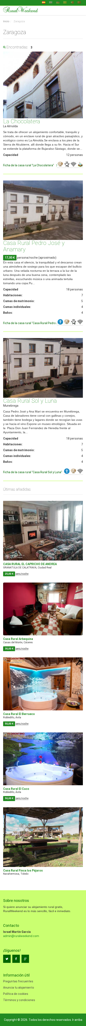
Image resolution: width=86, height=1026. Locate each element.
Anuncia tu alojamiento (18, 987)
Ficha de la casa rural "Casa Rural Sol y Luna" (32, 472)
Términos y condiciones (19, 1000)
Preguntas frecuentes (18, 981)
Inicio (6, 21)
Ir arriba (77, 1019)
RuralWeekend (20, 10)
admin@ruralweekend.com (21, 936)
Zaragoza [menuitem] (19, 21)
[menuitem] (6, 21)
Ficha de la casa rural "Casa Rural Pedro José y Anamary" (41, 323)
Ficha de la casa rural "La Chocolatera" (28, 165)
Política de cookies (15, 993)
